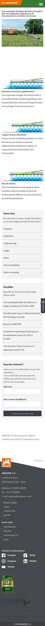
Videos (6, 258)
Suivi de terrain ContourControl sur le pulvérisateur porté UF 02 (18, 348)
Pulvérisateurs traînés (30, 439)
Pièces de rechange (11, 272)
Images (6, 250)
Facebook (11, 555)
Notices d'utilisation (11, 265)
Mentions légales (10, 502)
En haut (37, 460)
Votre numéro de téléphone (14, 399)
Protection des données (9, 513)
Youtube (11, 567)
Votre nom (7, 386)
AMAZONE (6, 435)
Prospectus (7, 229)
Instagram (11, 561)
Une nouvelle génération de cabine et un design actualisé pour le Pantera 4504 (20, 304)
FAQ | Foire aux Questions (10, 529)
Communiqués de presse (11, 537)
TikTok (32, 555)
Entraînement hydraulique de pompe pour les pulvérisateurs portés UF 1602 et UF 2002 (20, 335)
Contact (7, 507)
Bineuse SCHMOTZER (12, 324)
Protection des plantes (12, 439)
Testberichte (8, 236)
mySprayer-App (9, 243)
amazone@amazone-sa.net (20, 496)
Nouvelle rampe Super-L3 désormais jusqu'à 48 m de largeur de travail (21, 315)
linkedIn (32, 561)
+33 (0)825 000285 (18, 488)
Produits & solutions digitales (23, 435)
